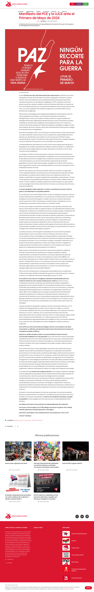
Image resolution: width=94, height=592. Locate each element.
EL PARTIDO (20, 11)
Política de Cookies (69, 589)
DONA (85, 4)
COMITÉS (38, 11)
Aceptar (88, 587)
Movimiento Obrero (18, 420)
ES (58, 11)
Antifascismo (28, 420)
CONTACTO (53, 11)
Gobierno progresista (37, 420)
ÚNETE (72, 4)
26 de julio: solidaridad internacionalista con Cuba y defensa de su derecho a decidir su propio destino (18, 497)
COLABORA (79, 4)
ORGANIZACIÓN (29, 11)
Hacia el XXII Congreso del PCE (72, 463)
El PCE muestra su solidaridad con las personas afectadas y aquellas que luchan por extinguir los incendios (46, 497)
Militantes (64, 11)
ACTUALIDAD (46, 11)
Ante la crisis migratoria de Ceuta (16, 463)
